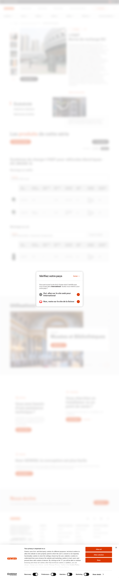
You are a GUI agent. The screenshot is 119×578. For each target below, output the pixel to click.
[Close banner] (116, 547)
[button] (59, 294)
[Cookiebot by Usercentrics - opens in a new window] (12, 574)
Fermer (75, 276)
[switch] (53, 574)
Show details (97, 574)
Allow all (99, 549)
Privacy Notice (64, 567)
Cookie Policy (74, 565)
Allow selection (99, 555)
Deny (98, 560)
